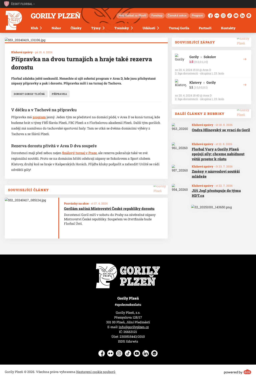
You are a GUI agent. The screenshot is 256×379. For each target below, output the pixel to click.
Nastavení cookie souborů (95, 372)
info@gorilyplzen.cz (134, 327)
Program (197, 15)
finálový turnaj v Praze (79, 153)
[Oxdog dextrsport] (211, 207)
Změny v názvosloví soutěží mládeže (216, 174)
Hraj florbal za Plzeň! (132, 15)
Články (76, 28)
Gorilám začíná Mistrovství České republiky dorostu (109, 208)
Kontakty (228, 28)
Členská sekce (177, 15)
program (39, 117)
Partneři (205, 28)
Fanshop (156, 15)
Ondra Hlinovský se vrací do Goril (221, 129)
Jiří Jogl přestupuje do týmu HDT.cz (216, 193)
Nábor (56, 28)
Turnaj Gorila (179, 28)
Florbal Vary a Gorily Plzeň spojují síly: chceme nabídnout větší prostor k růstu (218, 154)
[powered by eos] (237, 371)
